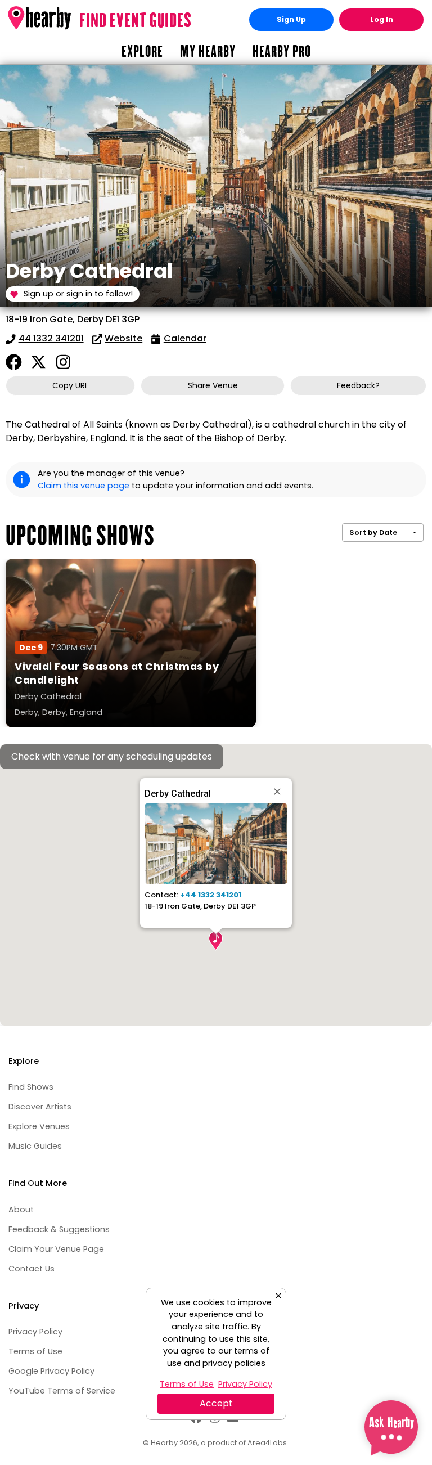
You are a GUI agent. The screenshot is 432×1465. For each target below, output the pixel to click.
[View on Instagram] (63, 362)
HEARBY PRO (282, 51)
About (21, 1209)
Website (123, 338)
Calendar (185, 338)
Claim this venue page (83, 485)
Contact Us (31, 1268)
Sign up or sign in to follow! (78, 293)
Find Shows (30, 1087)
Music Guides (35, 1146)
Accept (216, 1403)
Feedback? (358, 385)
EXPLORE (142, 51)
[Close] (278, 791)
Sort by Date (373, 532)
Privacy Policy (35, 1331)
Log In (381, 19)
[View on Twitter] (38, 362)
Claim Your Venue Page (56, 1249)
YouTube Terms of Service (61, 1390)
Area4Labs (267, 1443)
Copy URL (70, 385)
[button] (215, 941)
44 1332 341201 (51, 338)
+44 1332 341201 (210, 894)
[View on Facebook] (14, 362)
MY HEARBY (208, 51)
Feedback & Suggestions (59, 1229)
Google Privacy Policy (51, 1371)
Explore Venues (39, 1126)
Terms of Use (35, 1351)
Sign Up (291, 19)
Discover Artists (39, 1106)
